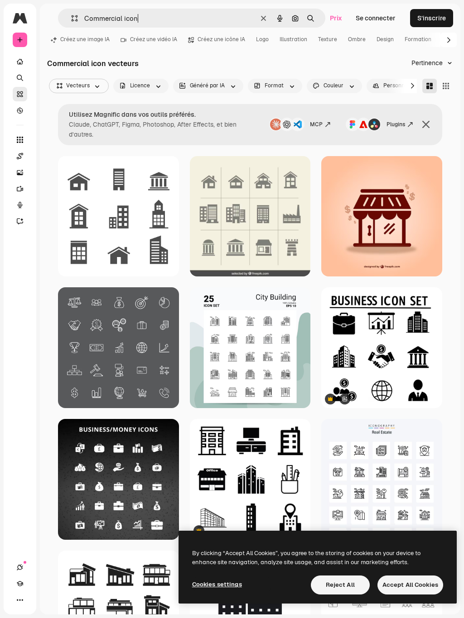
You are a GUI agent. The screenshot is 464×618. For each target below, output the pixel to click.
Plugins (396, 124)
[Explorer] (20, 110)
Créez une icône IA (221, 39)
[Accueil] (20, 61)
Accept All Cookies (410, 585)
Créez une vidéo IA (153, 39)
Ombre (357, 39)
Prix (336, 18)
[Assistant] (20, 221)
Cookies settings (217, 584)
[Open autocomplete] (70, 18)
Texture (327, 39)
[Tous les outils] (20, 140)
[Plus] (20, 600)
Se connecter (376, 18)
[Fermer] (425, 124)
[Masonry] (429, 86)
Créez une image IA (85, 39)
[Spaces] (20, 156)
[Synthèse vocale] (20, 205)
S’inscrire (431, 18)
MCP (316, 124)
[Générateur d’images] (20, 172)
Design (385, 39)
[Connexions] (20, 567)
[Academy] (20, 583)
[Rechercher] (20, 78)
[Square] (446, 86)
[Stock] (20, 94)
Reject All (340, 585)
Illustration (293, 39)
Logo (262, 39)
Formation (418, 39)
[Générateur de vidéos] (20, 188)
